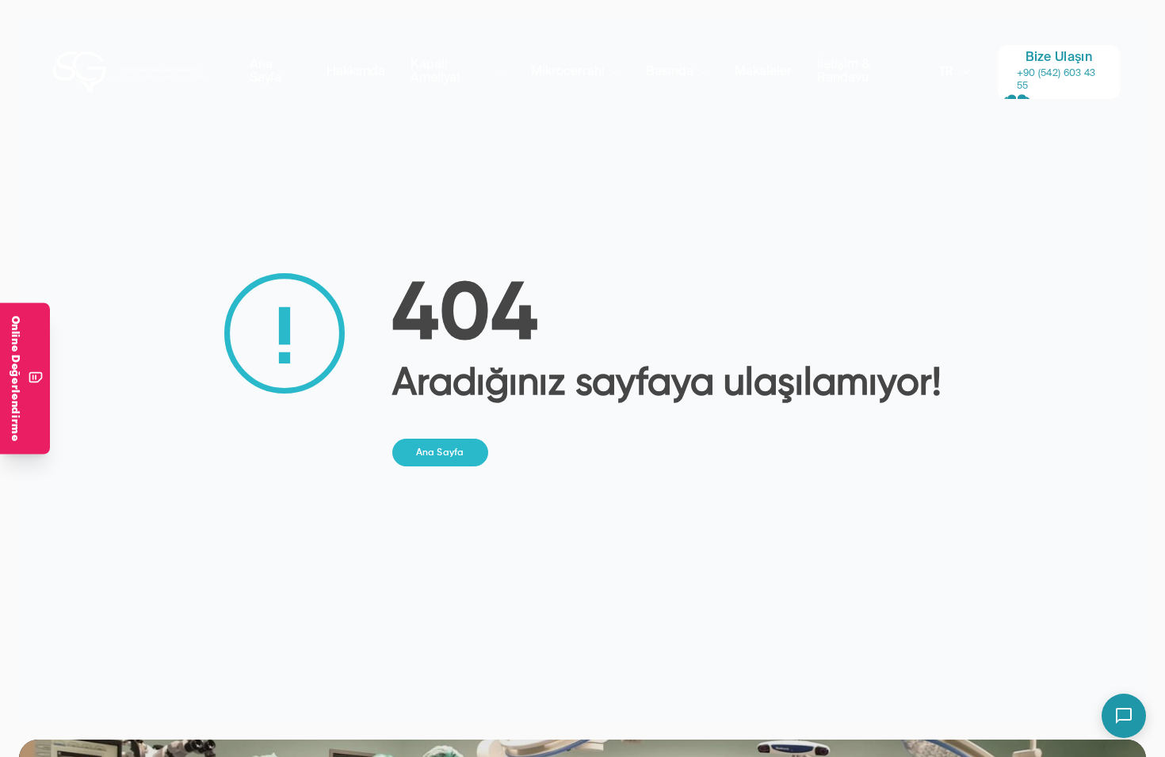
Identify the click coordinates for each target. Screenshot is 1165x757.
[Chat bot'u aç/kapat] (1124, 716)
